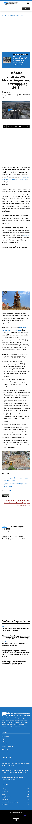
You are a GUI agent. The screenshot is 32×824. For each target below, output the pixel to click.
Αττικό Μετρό (10, 491)
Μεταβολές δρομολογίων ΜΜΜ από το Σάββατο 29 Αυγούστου (14, 644)
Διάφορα (4, 634)
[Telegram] (20, 126)
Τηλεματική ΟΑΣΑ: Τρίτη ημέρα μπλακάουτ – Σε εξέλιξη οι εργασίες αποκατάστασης (16, 637)
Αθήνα (10, 536)
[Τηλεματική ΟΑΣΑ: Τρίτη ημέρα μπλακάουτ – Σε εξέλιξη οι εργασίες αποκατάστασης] (7, 60)
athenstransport (24, 95)
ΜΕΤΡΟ (23, 539)
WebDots (14, 816)
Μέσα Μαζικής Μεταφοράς (10, 539)
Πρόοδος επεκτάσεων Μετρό (15, 15)
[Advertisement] (16, 34)
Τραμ (3, 626)
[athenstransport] (6, 529)
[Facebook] (4, 126)
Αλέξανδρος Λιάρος (18, 64)
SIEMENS (26, 235)
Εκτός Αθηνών (5, 660)
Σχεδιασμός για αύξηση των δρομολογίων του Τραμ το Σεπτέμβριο (15, 629)
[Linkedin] (16, 126)
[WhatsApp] (12, 126)
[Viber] (24, 126)
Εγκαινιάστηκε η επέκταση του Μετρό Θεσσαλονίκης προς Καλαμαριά (14, 662)
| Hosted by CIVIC (21, 816)
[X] (8, 126)
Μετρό (4, 15)
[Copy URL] (28, 126)
